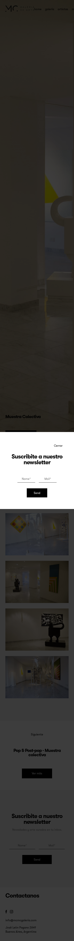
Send (37, 493)
